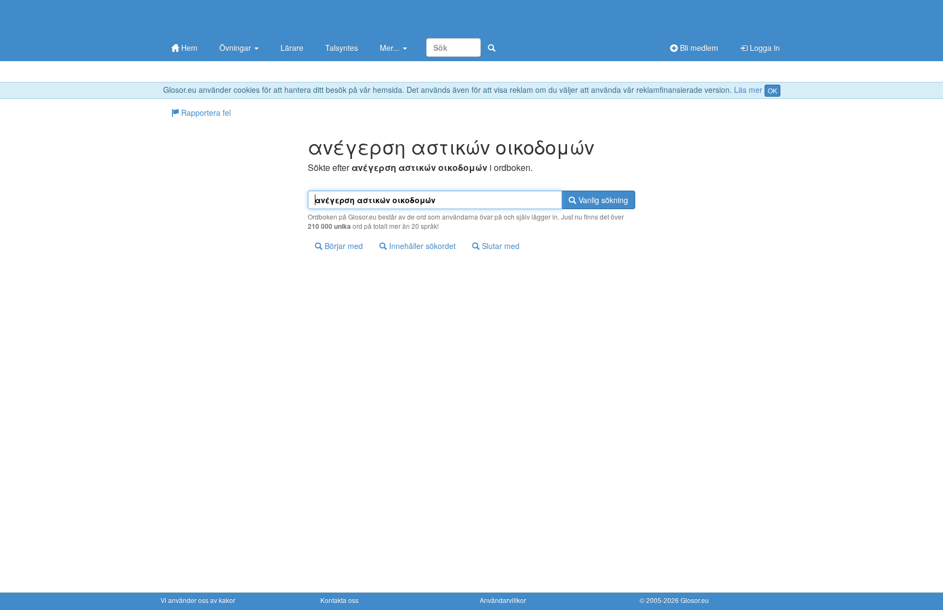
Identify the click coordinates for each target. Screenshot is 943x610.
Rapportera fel (205, 112)
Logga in (764, 47)
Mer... (391, 47)
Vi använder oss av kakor (197, 600)
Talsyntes (341, 47)
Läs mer (748, 89)
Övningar (236, 47)
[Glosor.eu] (218, 18)
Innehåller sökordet (421, 245)
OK (772, 90)
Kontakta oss (339, 600)
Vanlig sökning (602, 199)
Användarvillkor (503, 600)
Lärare (291, 47)
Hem (188, 47)
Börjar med (343, 245)
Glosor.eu (695, 600)
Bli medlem (698, 47)
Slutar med (500, 245)
